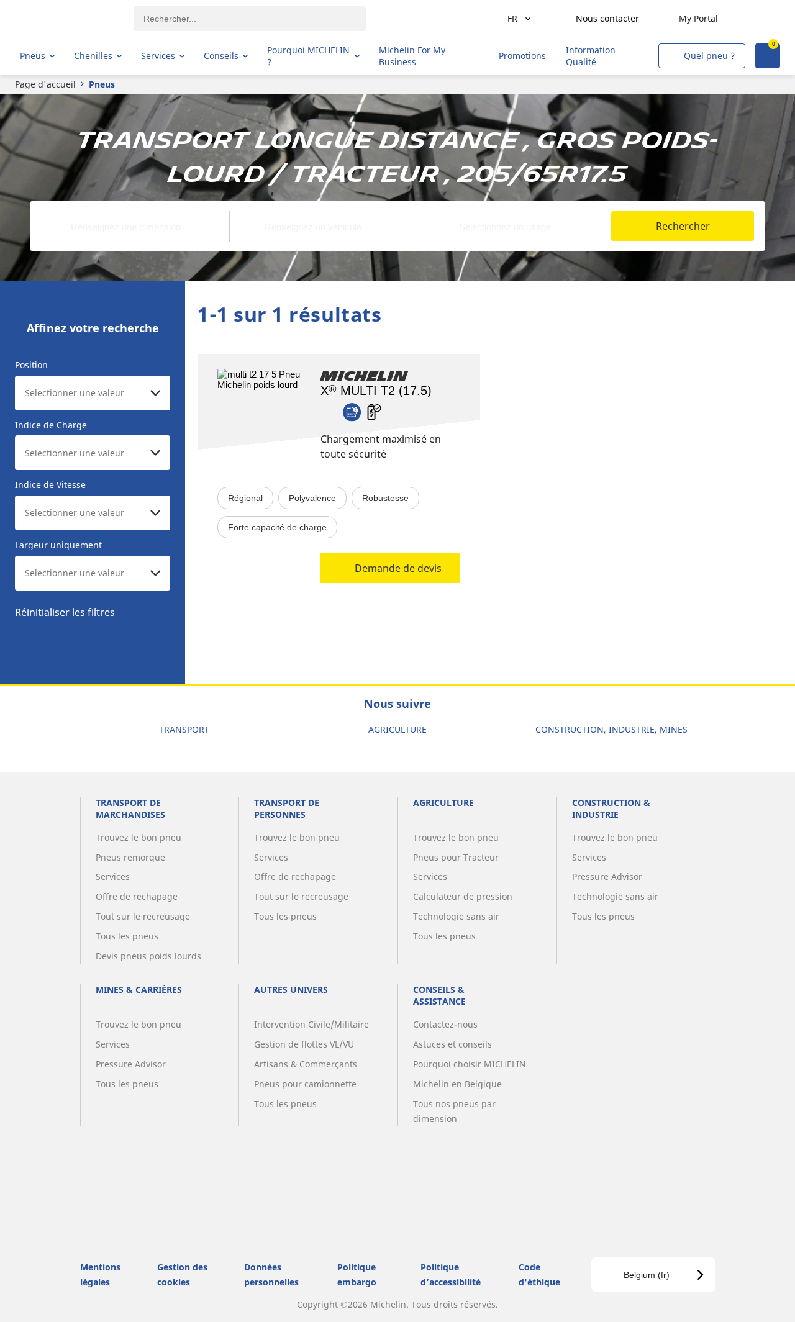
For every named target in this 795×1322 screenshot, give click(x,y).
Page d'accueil (45, 84)
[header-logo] (68, 18)
